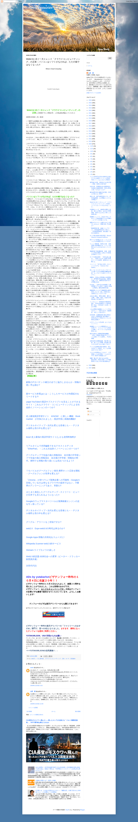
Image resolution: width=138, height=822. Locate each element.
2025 (90, 103)
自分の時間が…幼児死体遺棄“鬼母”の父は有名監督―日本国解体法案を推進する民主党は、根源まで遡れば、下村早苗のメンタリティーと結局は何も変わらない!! (57, 769)
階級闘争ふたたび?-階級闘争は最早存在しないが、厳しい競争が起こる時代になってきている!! (100, 292)
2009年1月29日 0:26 (36, 685)
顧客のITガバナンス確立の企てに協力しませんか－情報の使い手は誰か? (100, 224)
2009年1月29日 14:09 (36, 704)
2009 (90, 144)
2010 (90, 141)
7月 (91, 159)
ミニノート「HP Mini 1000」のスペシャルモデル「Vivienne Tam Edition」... (100, 265)
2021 (90, 113)
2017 (90, 123)
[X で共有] (48, 656)
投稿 (90, 411)
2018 (90, 121)
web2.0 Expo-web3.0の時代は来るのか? (45, 528)
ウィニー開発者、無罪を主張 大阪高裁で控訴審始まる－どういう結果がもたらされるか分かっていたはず (100, 246)
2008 (90, 365)
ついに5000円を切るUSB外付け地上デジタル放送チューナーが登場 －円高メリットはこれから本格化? (100, 178)
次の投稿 (29, 711)
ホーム (53, 711)
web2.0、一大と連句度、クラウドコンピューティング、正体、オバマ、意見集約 (53, 658)
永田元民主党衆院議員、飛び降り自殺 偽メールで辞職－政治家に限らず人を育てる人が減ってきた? (100, 342)
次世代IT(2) (31, 565)
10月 (91, 151)
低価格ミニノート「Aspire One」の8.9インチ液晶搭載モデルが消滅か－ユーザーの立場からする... (101, 218)
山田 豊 (33, 691)
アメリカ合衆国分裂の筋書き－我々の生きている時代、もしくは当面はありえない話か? (100, 348)
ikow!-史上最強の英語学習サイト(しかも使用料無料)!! (51, 437)
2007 (90, 368)
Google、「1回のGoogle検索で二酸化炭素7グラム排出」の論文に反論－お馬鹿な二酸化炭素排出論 (101, 286)
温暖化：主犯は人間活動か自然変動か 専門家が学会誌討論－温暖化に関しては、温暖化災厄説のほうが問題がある (100, 280)
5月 (91, 164)
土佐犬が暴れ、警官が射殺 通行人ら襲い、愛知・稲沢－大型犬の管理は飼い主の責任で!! (100, 297)
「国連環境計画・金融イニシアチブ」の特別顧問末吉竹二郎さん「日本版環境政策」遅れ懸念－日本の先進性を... (100, 230)
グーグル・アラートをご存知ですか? (43, 522)
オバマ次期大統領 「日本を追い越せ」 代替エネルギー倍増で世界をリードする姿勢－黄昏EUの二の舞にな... (100, 259)
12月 (91, 146)
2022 (90, 110)
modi (32, 667)
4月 (91, 166)
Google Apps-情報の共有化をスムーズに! (45, 537)
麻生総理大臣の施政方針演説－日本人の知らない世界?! (100, 193)
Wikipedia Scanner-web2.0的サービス (43, 543)
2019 (90, 118)
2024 (90, 105)
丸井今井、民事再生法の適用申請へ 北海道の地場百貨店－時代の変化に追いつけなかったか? (101, 188)
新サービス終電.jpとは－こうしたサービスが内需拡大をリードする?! (100, 240)
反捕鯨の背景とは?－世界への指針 (45, 780)
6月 (91, 161)
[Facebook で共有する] (50, 656)
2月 (91, 172)
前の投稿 (77, 711)
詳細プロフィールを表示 (94, 93)
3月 (91, 169)
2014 (90, 131)
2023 (90, 108)
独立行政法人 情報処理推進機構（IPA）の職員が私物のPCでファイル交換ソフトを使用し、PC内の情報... (100, 336)
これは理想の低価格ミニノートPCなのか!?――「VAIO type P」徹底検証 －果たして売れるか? (100, 310)
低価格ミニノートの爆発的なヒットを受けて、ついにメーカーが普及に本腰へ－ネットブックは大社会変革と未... (100, 329)
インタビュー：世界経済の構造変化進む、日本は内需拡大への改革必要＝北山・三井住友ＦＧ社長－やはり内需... (100, 304)
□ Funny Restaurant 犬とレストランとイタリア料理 (61, 7)
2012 (90, 136)
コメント (91, 414)
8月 (91, 156)
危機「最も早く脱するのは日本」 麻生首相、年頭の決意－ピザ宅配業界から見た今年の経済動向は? (100, 359)
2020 (90, 115)
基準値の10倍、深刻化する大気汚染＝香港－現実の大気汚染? (100, 183)
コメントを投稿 (33, 707)
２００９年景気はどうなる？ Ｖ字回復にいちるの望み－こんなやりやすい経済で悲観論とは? (100, 354)
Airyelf (67, 810)
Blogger (82, 810)
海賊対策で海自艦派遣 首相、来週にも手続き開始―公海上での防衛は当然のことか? (100, 252)
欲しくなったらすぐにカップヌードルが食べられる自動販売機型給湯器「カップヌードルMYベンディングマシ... (101, 272)
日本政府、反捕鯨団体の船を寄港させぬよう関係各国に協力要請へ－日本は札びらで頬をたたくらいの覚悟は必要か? (100, 317)
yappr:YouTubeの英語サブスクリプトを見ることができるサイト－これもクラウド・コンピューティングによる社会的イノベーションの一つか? (53, 405)
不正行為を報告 (92, 373)
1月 (91, 174)
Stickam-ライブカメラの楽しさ (41, 550)
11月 (91, 148)
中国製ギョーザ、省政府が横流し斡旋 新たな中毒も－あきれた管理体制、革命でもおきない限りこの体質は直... (100, 212)
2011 (90, 138)
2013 (90, 133)
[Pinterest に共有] (51, 656)
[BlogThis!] (46, 656)
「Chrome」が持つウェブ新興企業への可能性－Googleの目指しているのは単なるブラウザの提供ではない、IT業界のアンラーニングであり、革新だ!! (53, 483)
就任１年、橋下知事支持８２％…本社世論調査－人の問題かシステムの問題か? (100, 198)
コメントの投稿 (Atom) (36, 714)
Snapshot (89, 394)
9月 (91, 154)
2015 (90, 128)
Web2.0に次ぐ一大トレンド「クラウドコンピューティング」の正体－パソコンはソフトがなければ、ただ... (101, 204)
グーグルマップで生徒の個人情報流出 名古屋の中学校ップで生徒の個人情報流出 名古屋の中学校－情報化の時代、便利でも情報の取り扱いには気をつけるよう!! (53, 458)
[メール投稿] (41, 656)
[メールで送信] (44, 656)
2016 (90, 126)
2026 (90, 100)
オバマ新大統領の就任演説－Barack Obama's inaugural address (100, 236)
